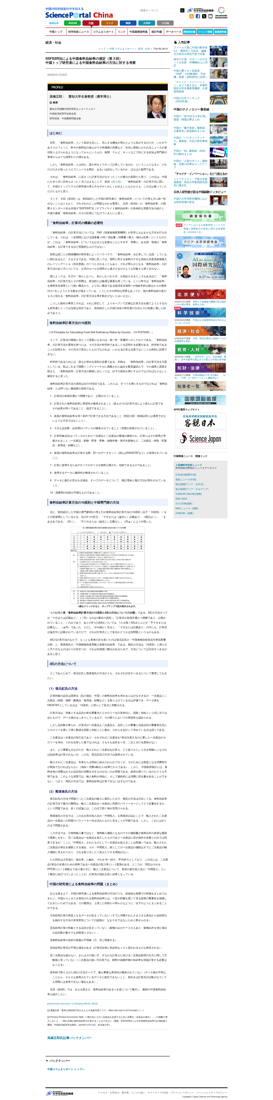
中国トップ (55, 31)
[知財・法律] (200, 367)
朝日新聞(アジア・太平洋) (190, 484)
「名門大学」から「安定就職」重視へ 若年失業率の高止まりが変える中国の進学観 (200, 358)
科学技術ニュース (78, 31)
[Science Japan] (200, 438)
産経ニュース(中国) (186, 479)
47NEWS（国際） (185, 513)
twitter (204, 16)
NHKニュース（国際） (188, 508)
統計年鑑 (157, 31)
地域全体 (54, 23)
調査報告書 (189, 31)
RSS (191, 16)
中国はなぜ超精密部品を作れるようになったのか (200, 321)
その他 (165, 23)
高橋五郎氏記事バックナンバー (69, 1037)
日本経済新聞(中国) (186, 474)
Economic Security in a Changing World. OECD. (74, 1003)
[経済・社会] (200, 330)
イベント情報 (205, 31)
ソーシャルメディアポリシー (212, 1092)
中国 (91, 23)
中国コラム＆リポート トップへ (65, 1069)
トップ (102, 48)
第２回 (116, 181)
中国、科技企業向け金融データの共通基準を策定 (200, 339)
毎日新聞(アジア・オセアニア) (192, 489)
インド (109, 23)
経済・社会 (144, 48)
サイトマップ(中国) (157, 1092)
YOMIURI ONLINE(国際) (189, 494)
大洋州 (146, 23)
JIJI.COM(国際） (185, 503)
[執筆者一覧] (200, 385)
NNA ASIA (181, 498)
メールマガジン (210, 16)
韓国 (128, 23)
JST (60, 1093)
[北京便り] (200, 294)
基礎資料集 (220, 31)
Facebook (198, 16)
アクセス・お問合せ (109, 1092)
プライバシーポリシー (182, 1092)
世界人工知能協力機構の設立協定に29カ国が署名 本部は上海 (200, 303)
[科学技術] (200, 312)
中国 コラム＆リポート (121, 48)
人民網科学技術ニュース (189, 465)
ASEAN (72, 23)
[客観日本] (200, 420)
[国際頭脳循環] (200, 399)
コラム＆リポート (103, 31)
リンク (122, 31)
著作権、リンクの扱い (133, 1092)
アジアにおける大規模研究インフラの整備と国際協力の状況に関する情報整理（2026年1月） (204, 228)
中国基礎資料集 (138, 31)
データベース (173, 31)
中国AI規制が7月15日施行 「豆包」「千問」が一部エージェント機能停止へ (200, 376)
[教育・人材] (200, 349)
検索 (182, 10)
